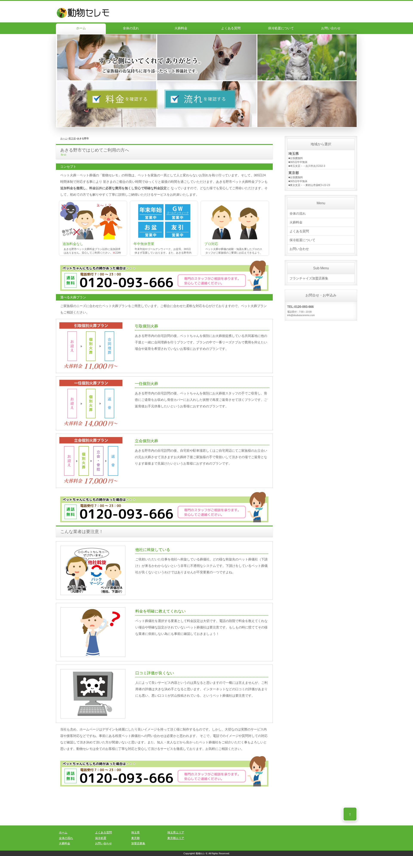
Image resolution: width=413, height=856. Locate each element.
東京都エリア (175, 838)
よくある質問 (230, 28)
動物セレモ (202, 853)
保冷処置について (281, 28)
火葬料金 (180, 28)
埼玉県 (135, 832)
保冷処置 (100, 838)
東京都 (72, 138)
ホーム (81, 28)
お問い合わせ (331, 28)
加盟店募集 (138, 843)
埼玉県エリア (175, 832)
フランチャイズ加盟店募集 (309, 278)
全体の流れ (131, 28)
